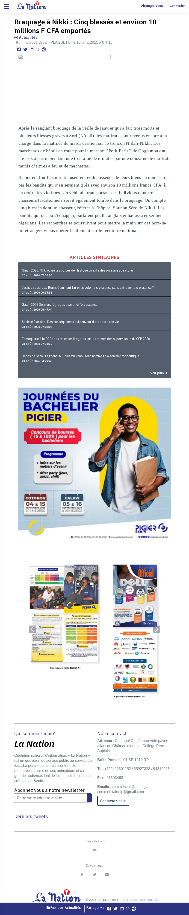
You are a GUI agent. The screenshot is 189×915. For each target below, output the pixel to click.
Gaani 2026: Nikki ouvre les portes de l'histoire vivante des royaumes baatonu (77, 270)
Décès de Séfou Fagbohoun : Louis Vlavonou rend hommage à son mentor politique (80, 356)
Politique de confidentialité (140, 900)
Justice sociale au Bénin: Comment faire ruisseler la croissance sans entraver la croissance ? (88, 288)
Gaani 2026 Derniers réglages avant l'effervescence (59, 305)
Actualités (28, 37)
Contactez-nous (113, 801)
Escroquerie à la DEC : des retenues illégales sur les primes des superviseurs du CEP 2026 (86, 339)
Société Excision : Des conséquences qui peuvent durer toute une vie (70, 322)
